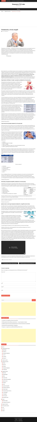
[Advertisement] (18, 19)
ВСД (4, 376)
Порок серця (5, 389)
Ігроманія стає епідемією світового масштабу (10, 320)
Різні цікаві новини (5, 405)
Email (2, 286)
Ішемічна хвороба (6, 385)
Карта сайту (20, 419)
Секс (3, 407)
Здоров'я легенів (5, 259)
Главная (16, 419)
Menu (19, 9)
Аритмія (4, 372)
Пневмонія (10, 259)
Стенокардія (5, 392)
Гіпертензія (5, 377)
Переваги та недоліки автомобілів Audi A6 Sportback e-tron (12, 326)
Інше (4, 384)
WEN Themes (20, 420)
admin (7, 31)
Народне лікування (6, 353)
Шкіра (3, 410)
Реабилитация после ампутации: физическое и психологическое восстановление (16, 323)
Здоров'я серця (5, 371)
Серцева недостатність (7, 390)
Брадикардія (5, 374)
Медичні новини (5, 404)
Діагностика (5, 380)
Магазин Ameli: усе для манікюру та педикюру (10, 325)
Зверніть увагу (5, 359)
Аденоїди (4, 349)
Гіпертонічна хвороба (7, 379)
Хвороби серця (5, 397)
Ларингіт (4, 351)
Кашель (4, 366)
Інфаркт (4, 382)
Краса (3, 399)
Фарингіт (4, 358)
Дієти (3, 346)
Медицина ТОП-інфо (18, 4)
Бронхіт (4, 364)
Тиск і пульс (5, 395)
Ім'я (2, 283)
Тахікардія (5, 394)
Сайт (2, 290)
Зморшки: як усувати (6, 402)
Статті (4, 354)
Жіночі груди (5, 400)
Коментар (3, 271)
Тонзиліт (4, 356)
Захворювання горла (6, 348)
